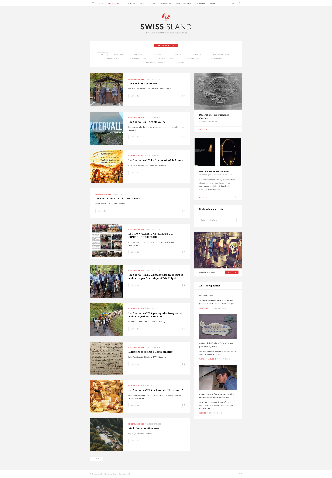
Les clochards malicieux (142, 83)
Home (101, 3)
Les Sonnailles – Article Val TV (146, 121)
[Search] (239, 3)
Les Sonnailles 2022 (138, 58)
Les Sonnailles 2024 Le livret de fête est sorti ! (155, 390)
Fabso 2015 (158, 54)
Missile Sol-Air (206, 296)
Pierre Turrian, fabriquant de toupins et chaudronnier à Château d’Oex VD (218, 396)
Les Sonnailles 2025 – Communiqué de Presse (155, 160)
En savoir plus (205, 129)
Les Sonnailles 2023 (165, 58)
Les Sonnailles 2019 (111, 58)
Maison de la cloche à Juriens (216, 345)
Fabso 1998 (118, 54)
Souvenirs (180, 62)
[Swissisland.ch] (166, 24)
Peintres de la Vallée (183, 3)
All (102, 54)
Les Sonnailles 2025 (218, 58)
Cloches (152, 3)
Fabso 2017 (197, 54)
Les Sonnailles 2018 (221, 54)
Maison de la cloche (134, 3)
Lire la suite (136, 96)
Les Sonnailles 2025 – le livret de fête (117, 198)
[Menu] (93, 3)
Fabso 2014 (138, 54)
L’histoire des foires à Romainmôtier (150, 351)
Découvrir (232, 272)
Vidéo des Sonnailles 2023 (143, 428)
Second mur (200, 3)
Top (240, 474)
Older (98, 459)
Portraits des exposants (155, 62)
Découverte (204, 308)
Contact (213, 3)
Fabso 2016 (178, 54)
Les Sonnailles (114, 3)
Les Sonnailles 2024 (192, 58)
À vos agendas (165, 3)
